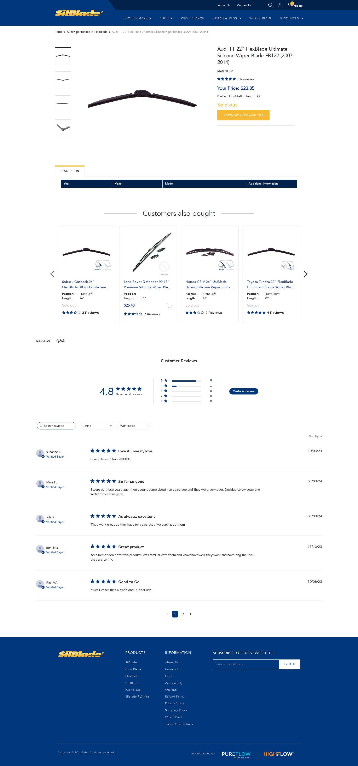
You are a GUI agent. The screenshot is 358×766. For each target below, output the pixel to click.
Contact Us (244, 5)
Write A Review (243, 391)
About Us (224, 5)
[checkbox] (134, 425)
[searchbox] (56, 425)
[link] (186, 402)
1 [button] (175, 614)
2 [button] (183, 614)
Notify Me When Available (244, 115)
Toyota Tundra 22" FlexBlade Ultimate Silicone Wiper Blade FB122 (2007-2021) (271, 287)
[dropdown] (97, 425)
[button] (167, 614)
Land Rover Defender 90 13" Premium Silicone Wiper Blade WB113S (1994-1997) (148, 287)
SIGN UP (289, 664)
